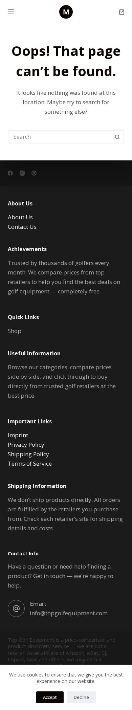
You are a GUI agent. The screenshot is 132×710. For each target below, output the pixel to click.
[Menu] (11, 12)
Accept (50, 697)
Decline (81, 697)
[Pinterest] (34, 173)
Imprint (18, 435)
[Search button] (117, 137)
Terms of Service (30, 463)
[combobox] (59, 136)
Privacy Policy (26, 444)
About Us (20, 217)
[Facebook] (10, 173)
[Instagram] (22, 173)
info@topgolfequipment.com (69, 613)
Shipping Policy (28, 454)
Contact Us (22, 226)
